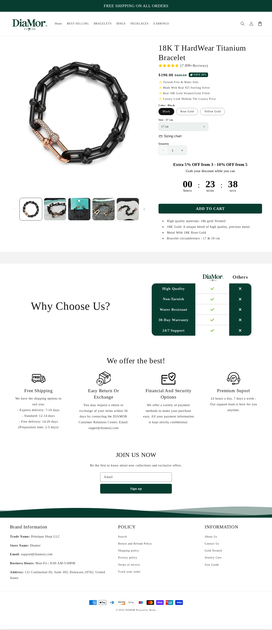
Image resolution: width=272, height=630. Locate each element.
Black (166, 111)
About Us (211, 536)
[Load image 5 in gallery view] (128, 209)
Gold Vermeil (213, 550)
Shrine (152, 610)
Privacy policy (127, 557)
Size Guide (212, 564)
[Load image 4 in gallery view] (103, 209)
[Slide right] (144, 209)
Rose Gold (187, 111)
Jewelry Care (213, 557)
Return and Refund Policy (135, 543)
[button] (242, 23)
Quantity (164, 143)
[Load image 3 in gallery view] (79, 209)
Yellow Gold (212, 111)
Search (122, 536)
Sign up (136, 488)
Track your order (129, 571)
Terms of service (129, 564)
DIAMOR (130, 610)
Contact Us (212, 543)
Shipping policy (128, 550)
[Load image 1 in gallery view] (31, 209)
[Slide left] (14, 209)
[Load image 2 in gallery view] (55, 209)
